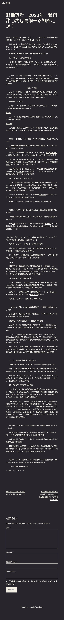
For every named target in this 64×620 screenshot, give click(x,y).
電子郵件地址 (11, 562)
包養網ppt (20, 76)
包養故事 (9, 124)
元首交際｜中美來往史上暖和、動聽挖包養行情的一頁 (15, 493)
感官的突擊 (6, 3)
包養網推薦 (15, 146)
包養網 (19, 54)
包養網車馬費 (32, 88)
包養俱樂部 (45, 446)
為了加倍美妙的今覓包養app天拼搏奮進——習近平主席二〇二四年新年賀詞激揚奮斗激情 (48, 496)
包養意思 (20, 172)
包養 (13, 44)
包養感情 (42, 195)
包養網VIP (30, 283)
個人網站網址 (10, 572)
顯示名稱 (10, 552)
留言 (8, 528)
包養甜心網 (53, 283)
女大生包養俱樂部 (37, 439)
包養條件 (48, 224)
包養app (16, 401)
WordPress (39, 607)
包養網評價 (50, 210)
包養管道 (37, 352)
